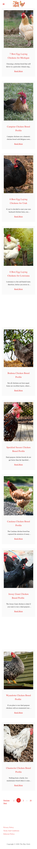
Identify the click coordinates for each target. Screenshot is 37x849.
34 (30, 800)
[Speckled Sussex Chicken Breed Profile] (18, 421)
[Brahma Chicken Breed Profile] (18, 348)
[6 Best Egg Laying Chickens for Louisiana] (18, 247)
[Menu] (3, 4)
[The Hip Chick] (18, 4)
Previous (6, 800)
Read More (18, 71)
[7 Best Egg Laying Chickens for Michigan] (18, 29)
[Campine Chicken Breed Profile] (18, 101)
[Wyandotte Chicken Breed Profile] (18, 670)
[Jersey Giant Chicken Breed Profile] (18, 569)
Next (5, 803)
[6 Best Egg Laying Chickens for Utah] (18, 174)
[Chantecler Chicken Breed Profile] (18, 743)
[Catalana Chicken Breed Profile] (18, 495)
